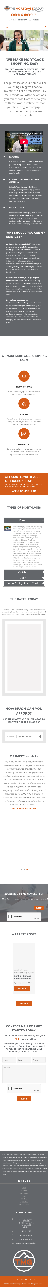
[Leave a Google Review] (28, 15)
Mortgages (24, 1193)
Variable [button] (23, 572)
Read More (22, 988)
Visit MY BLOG (34, 20)
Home (5, 27)
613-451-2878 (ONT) (25, 1239)
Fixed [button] (22, 520)
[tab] (24, 520)
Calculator (24, 1199)
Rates (24, 1196)
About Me (24, 1191)
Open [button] (23, 577)
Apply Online (24, 1202)
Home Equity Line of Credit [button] (23, 583)
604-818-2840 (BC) (26, 1235)
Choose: (10, 736)
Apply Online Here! (24, 491)
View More (24, 1003)
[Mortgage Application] (35, 15)
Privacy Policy (24, 1204)
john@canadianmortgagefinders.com (28, 1243)
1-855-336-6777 (22, 20)
